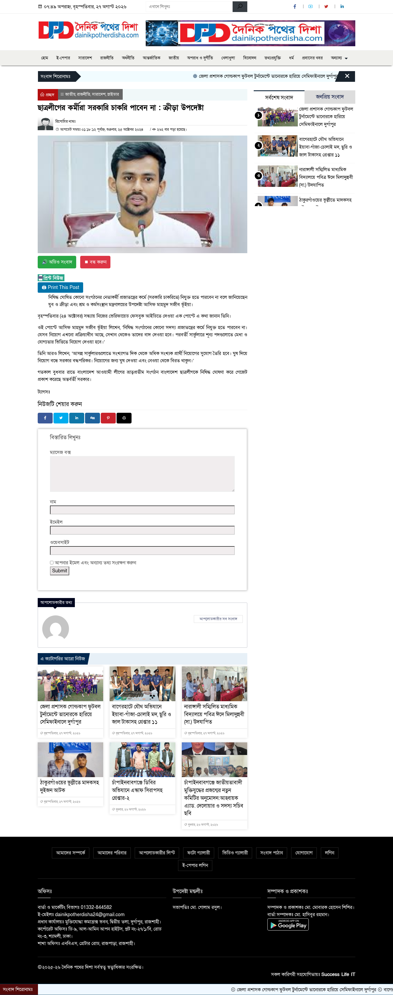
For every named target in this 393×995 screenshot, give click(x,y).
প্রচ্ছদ (49, 95)
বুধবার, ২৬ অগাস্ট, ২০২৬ (130, 809)
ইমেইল (56, 522)
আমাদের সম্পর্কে (70, 853)
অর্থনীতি (128, 58)
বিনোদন (249, 58)
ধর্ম (291, 58)
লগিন (329, 853)
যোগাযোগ (304, 853)
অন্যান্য (336, 58)
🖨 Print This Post (60, 287)
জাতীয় (174, 58)
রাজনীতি (107, 58)
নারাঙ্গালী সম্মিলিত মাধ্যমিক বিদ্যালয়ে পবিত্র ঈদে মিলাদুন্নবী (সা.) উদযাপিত (214, 714)
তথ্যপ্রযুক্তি (272, 58)
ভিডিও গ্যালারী (235, 853)
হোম (44, 58)
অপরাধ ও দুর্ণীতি (200, 58)
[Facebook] (45, 418)
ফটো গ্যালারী (198, 853)
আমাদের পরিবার (112, 853)
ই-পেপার (63, 58)
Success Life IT (338, 974)
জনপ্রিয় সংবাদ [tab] (330, 97)
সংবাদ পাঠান (271, 853)
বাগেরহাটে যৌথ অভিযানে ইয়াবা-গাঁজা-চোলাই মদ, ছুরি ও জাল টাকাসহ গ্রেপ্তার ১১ (141, 714)
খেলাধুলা (228, 58)
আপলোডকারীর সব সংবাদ (218, 619)
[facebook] (295, 6)
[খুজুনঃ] (240, 6)
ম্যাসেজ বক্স (60, 452)
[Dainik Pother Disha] (88, 27)
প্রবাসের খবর (312, 58)
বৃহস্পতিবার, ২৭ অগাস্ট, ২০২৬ (61, 733)
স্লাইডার (113, 94)
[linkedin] (343, 6)
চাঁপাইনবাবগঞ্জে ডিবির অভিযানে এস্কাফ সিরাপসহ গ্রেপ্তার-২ (137, 790)
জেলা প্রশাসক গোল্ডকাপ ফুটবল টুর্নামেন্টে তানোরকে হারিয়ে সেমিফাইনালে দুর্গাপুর (243, 76)
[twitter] (327, 6)
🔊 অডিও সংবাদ (57, 262)
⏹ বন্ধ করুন (95, 262)
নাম (53, 502)
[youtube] (311, 6)
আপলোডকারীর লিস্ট (157, 853)
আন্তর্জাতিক (151, 58)
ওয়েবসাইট (59, 542)
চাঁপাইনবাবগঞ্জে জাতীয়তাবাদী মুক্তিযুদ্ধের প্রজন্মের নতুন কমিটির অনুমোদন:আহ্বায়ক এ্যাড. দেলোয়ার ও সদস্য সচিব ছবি (213, 798)
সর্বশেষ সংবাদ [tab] (279, 97)
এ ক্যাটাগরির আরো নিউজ (62, 659)
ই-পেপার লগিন (195, 865)
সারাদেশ (85, 58)
